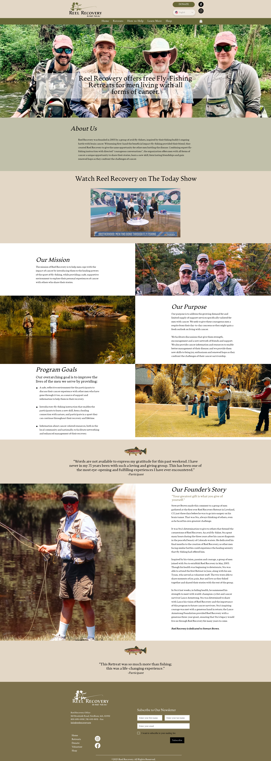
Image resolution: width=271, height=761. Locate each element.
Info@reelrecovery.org (81, 723)
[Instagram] (201, 10)
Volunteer (77, 747)
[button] (118, 21)
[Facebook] (201, 4)
